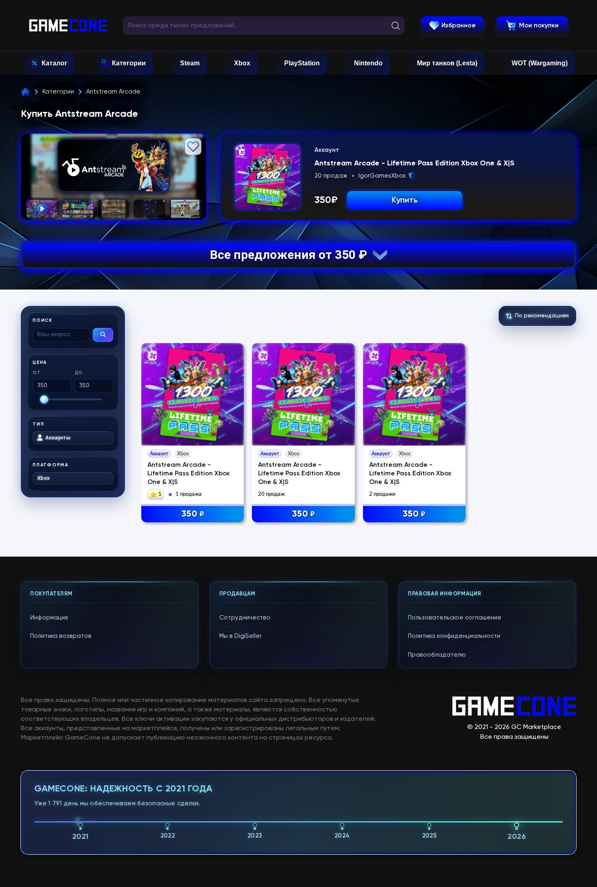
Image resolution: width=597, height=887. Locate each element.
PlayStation (302, 63)
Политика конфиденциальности (454, 636)
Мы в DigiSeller (240, 636)
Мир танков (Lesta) (447, 63)
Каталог (54, 63)
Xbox (242, 63)
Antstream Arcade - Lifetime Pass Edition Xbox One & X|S (188, 474)
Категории (129, 63)
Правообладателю (437, 655)
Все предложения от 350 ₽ (291, 254)
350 (192, 514)
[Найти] (103, 335)
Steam (190, 63)
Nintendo (368, 63)
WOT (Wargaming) (540, 63)
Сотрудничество (244, 618)
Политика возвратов (60, 636)
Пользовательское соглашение (454, 618)
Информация (49, 618)
